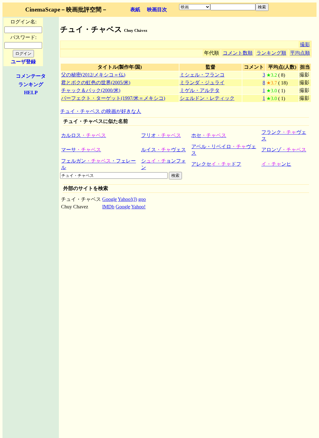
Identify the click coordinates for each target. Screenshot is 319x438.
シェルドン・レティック (207, 98)
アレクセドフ (216, 164)
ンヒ (276, 164)
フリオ (161, 135)
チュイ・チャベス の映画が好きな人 (100, 111)
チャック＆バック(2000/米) (90, 90)
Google (109, 199)
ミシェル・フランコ (202, 74)
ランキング (30, 84)
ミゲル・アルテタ (200, 90)
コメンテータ (31, 76)
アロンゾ (283, 149)
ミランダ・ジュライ (202, 82)
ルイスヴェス (163, 149)
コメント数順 (238, 53)
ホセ (208, 135)
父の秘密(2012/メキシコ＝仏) (93, 74)
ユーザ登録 (23, 61)
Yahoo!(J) (127, 199)
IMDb (108, 206)
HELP (31, 92)
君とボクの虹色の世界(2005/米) (95, 82)
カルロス (83, 135)
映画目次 (157, 9)
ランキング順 (271, 53)
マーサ (81, 149)
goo (142, 199)
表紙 (135, 9)
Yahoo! (138, 206)
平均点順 (300, 53)
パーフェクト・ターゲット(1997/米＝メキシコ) (113, 98)
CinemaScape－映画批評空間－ (66, 9)
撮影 (305, 44)
